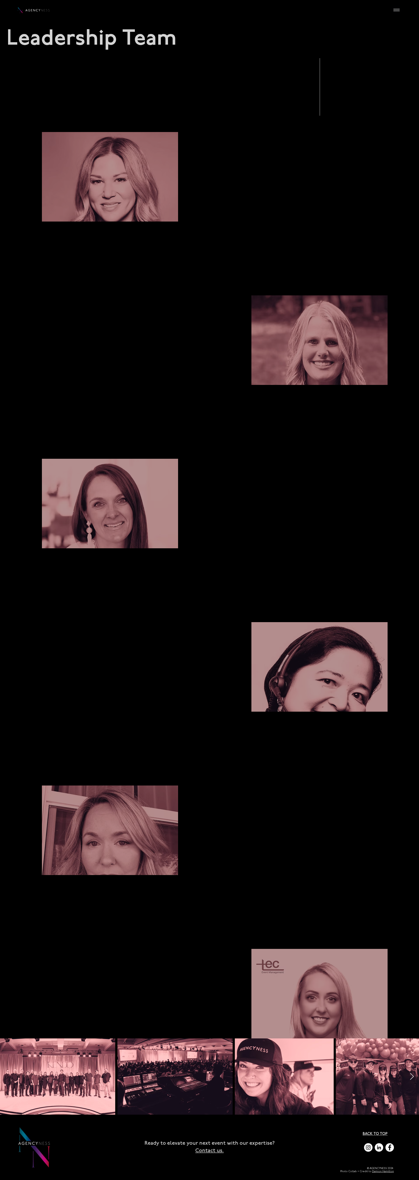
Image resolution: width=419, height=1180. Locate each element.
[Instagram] (368, 1147)
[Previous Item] (7, 1076)
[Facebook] (389, 1147)
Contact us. (209, 1150)
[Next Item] (412, 1076)
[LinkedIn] (379, 1147)
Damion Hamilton (383, 1171)
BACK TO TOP (375, 1134)
